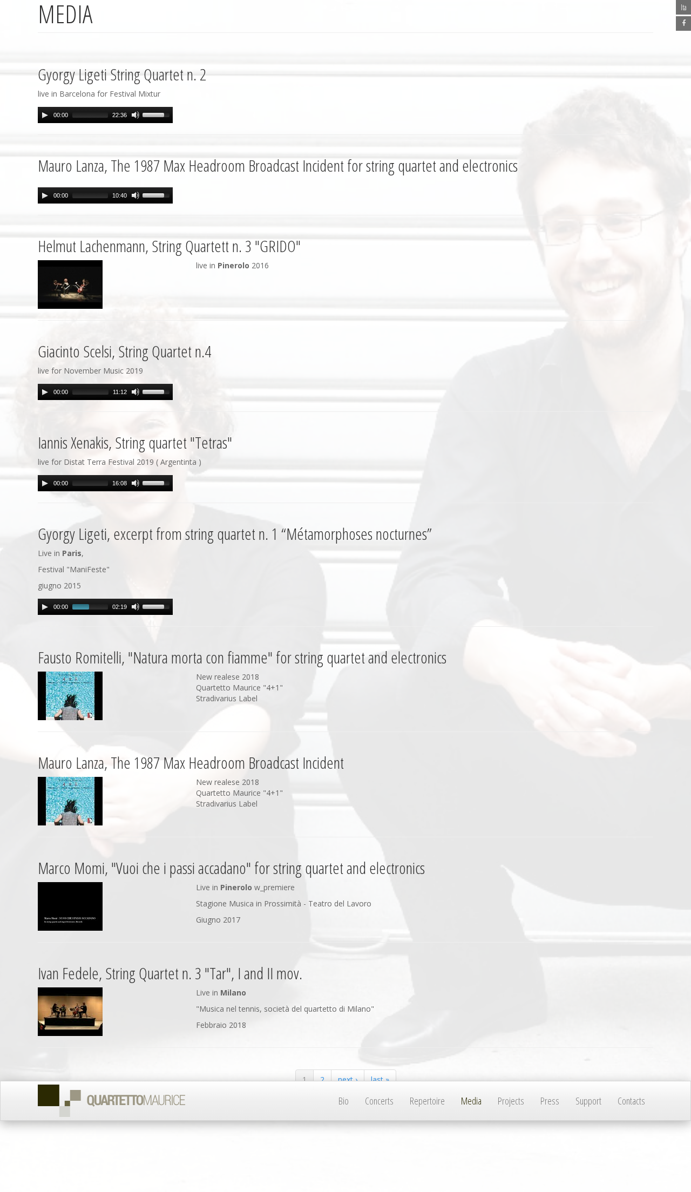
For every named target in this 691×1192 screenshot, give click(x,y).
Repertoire (427, 1100)
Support (588, 1100)
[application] (105, 115)
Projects (511, 1100)
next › (347, 1079)
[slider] (158, 114)
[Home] (115, 1101)
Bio (343, 1100)
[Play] (44, 115)
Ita (684, 7)
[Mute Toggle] (135, 115)
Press (549, 1100)
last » (380, 1079)
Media (471, 1100)
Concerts (379, 1100)
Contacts (631, 1100)
